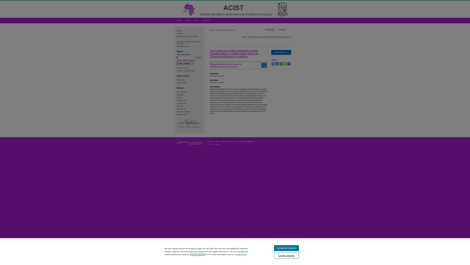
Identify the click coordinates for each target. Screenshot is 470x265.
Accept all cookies (286, 248)
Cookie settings (197, 254)
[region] (235, 251)
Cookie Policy (241, 254)
